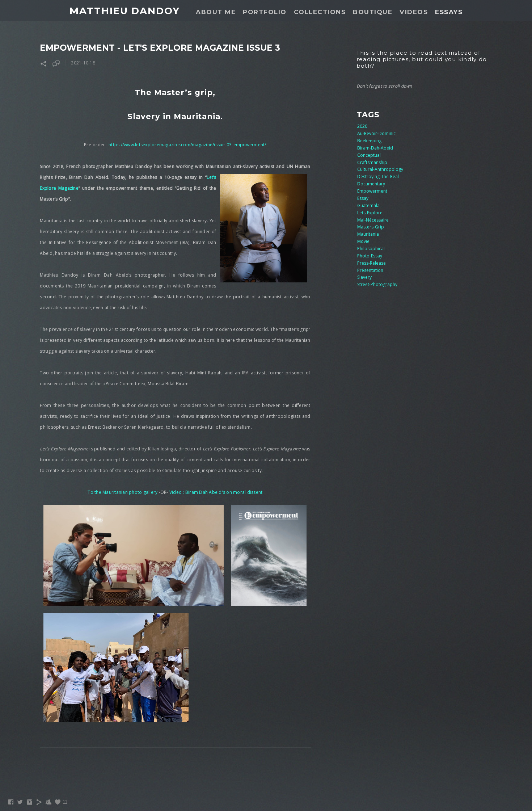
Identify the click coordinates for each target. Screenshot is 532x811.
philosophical (371, 248)
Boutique (372, 12)
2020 (362, 126)
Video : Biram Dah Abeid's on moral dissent (216, 492)
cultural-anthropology (380, 169)
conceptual (369, 155)
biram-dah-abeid (375, 148)
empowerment (372, 191)
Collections (320, 12)
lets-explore (370, 213)
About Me (216, 12)
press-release (371, 263)
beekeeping (369, 141)
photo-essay (369, 256)
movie (363, 241)
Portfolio (265, 12)
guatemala (368, 205)
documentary (371, 184)
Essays (449, 12)
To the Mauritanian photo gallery (122, 492)
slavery (364, 277)
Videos (414, 12)
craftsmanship (372, 162)
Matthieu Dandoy (124, 11)
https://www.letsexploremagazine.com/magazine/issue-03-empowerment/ (187, 145)
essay (362, 198)
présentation (370, 270)
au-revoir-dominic (376, 133)
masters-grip (370, 227)
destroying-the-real (378, 176)
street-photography (377, 284)
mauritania (368, 234)
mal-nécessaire (373, 220)
